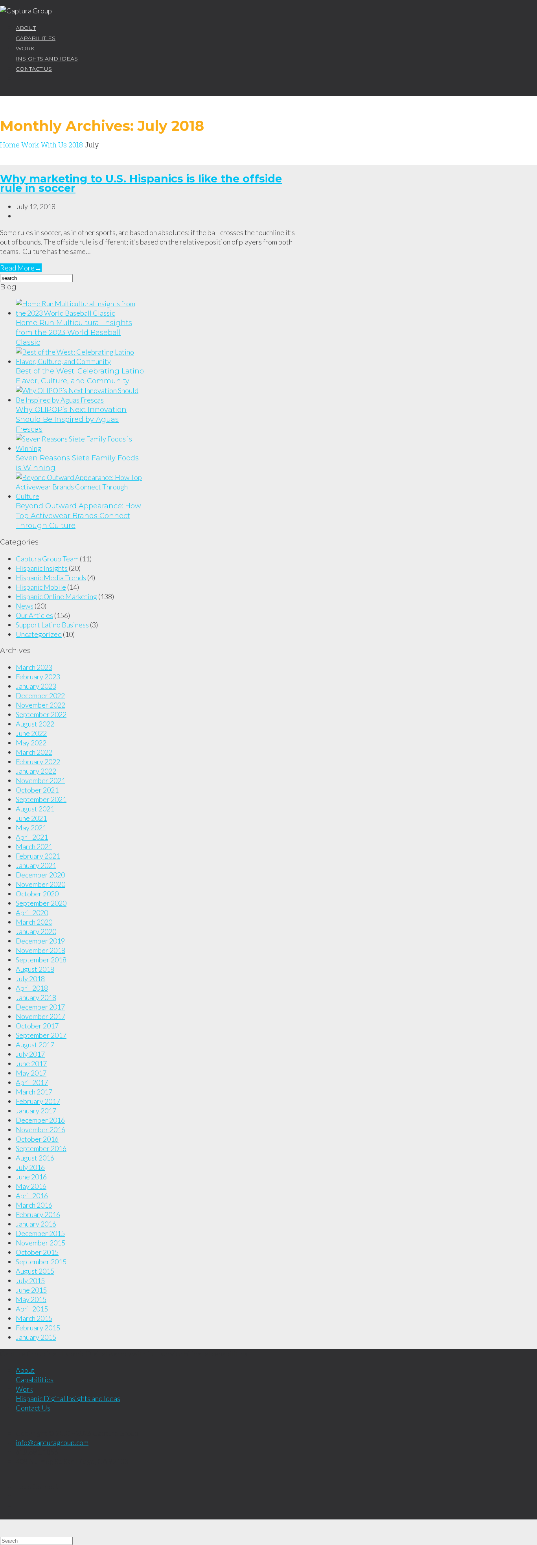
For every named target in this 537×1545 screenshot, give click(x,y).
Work (25, 48)
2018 (75, 144)
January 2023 (36, 686)
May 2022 (31, 742)
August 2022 (35, 723)
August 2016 (35, 1157)
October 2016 (37, 1139)
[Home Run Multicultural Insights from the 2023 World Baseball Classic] (80, 313)
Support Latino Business (52, 624)
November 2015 (40, 1242)
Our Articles (34, 615)
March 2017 (34, 1091)
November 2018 (40, 950)
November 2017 (40, 1016)
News (24, 605)
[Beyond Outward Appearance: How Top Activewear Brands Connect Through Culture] (80, 496)
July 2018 (30, 978)
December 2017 (40, 1006)
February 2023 (38, 676)
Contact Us (34, 68)
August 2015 (35, 1271)
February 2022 (38, 761)
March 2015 (34, 1318)
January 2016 (36, 1223)
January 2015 (36, 1337)
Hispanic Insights (42, 568)
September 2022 (41, 714)
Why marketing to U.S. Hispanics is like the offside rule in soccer (141, 183)
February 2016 (38, 1214)
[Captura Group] (26, 10)
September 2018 (41, 959)
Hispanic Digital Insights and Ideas (68, 1398)
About (26, 27)
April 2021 (32, 837)
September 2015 (41, 1261)
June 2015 (31, 1290)
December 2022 (40, 695)
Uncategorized (39, 634)
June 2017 (31, 1063)
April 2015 (32, 1308)
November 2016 (40, 1129)
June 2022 (31, 733)
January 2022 (36, 771)
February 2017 (38, 1101)
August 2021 (35, 808)
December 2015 (40, 1233)
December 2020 (40, 874)
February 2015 (38, 1327)
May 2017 (31, 1073)
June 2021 (31, 818)
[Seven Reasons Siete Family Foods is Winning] (80, 448)
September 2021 (41, 799)
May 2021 (31, 827)
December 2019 (40, 940)
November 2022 (40, 705)
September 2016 (41, 1148)
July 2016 (30, 1167)
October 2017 (37, 1025)
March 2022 (34, 752)
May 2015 (31, 1299)
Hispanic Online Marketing (56, 596)
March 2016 (34, 1205)
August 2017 (35, 1044)
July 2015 (30, 1280)
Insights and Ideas (47, 58)
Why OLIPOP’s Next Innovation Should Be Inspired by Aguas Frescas (71, 419)
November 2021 (40, 780)
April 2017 (32, 1082)
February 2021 (38, 856)
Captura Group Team (47, 558)
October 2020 (37, 893)
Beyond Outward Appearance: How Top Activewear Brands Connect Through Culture (78, 516)
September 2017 (41, 1035)
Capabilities (35, 38)
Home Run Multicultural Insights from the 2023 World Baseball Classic (74, 332)
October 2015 (37, 1252)
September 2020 (41, 903)
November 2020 (40, 884)
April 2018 (32, 988)
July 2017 (30, 1054)
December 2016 (40, 1120)
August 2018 (35, 969)
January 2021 (36, 865)
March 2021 (34, 846)
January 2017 (36, 1110)
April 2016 (32, 1195)
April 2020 (32, 912)
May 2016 (31, 1186)
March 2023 (34, 667)
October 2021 (37, 789)
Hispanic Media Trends (51, 577)
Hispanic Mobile (41, 587)
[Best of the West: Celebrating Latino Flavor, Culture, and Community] (80, 361)
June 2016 (31, 1176)
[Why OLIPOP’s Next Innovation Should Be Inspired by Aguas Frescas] (80, 399)
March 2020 (34, 922)
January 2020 (36, 931)
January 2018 (36, 997)
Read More (21, 267)
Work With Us (44, 144)
